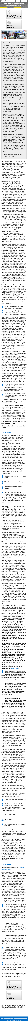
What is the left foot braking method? (20, 1018)
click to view (14, 668)
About (18, 1)
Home (3, 1)
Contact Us (24, 1)
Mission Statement (10, 1)
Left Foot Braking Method (14, 4)
